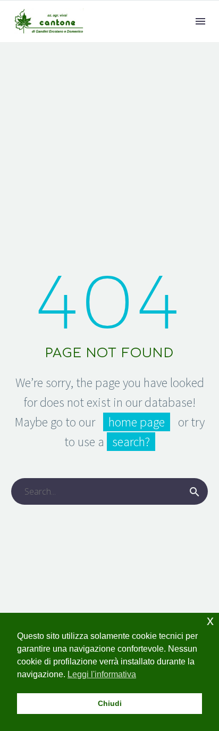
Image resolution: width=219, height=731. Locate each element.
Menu (200, 21)
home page (136, 422)
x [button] (210, 620)
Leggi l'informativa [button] (102, 674)
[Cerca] (194, 491)
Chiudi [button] (110, 703)
